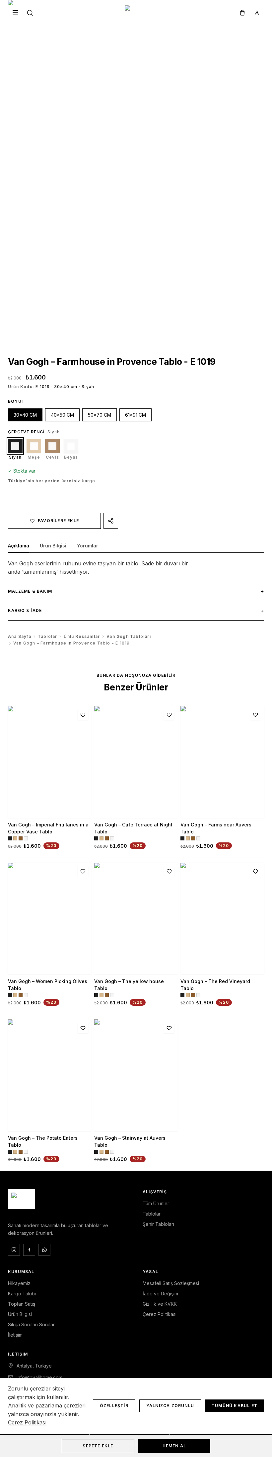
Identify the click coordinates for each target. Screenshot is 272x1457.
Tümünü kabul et (234, 1405)
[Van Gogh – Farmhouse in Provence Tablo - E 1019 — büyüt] (136, 171)
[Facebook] (29, 1250)
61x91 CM (135, 415)
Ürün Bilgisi (20, 1314)
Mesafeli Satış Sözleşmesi (171, 1283)
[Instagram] (14, 1250)
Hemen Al (174, 1445)
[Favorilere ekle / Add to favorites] (83, 714)
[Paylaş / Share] (110, 521)
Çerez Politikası (159, 1314)
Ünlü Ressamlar (82, 636)
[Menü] (15, 12)
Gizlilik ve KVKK (160, 1304)
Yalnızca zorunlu (170, 1405)
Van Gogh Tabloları (128, 636)
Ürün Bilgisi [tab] (53, 545)
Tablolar (47, 636)
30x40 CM (25, 415)
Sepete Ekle (98, 1445)
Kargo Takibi (22, 1293)
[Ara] (30, 12)
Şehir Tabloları (158, 1224)
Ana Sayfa (19, 636)
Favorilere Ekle (58, 520)
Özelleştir (114, 1405)
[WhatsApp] (44, 1250)
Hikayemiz (19, 1283)
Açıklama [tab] (18, 545)
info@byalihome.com (39, 1377)
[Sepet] (242, 12)
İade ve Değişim (160, 1293)
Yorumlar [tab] (87, 545)
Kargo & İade (136, 610)
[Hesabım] (256, 12)
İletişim (15, 1335)
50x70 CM (99, 415)
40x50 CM (62, 415)
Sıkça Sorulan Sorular (31, 1324)
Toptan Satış (21, 1304)
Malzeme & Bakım (136, 591)
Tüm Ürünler (156, 1203)
